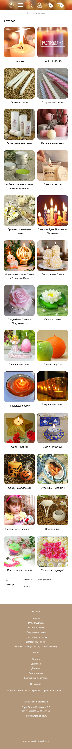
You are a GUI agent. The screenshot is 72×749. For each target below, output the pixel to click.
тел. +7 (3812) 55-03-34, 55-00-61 (36, 711)
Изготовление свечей (19, 570)
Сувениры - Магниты (53, 487)
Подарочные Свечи (53, 274)
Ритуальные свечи (52, 404)
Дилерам (36, 668)
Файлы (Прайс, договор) (36, 678)
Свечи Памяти (19, 446)
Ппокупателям (36, 673)
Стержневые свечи (52, 102)
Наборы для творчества (19, 529)
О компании (36, 684)
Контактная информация (36, 702)
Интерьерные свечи (52, 143)
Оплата (36, 659)
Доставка (36, 664)
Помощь (36, 652)
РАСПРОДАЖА (53, 61)
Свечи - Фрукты (53, 364)
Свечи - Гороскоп (52, 446)
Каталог (36, 612)
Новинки (19, 61)
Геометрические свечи (19, 143)
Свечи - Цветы (52, 319)
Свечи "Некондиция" (52, 570)
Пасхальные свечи (19, 364)
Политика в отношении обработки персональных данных (36, 690)
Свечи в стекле (52, 184)
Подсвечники (52, 529)
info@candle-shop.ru (36, 715)
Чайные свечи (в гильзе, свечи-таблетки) (36, 646)
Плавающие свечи (19, 405)
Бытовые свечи (19, 102)
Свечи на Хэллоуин (19, 487)
